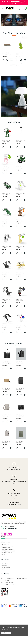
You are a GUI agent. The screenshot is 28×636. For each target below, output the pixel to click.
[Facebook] (2, 534)
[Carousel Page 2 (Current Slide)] (14, 24)
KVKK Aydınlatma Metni (7, 552)
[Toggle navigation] (3, 8)
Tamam (6, 633)
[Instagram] (5, 534)
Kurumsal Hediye (5, 544)
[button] (19, 9)
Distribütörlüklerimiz (6, 542)
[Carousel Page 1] (13, 24)
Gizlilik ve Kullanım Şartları (7, 546)
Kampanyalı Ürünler (6, 567)
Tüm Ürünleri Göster (14, 65)
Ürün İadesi (4, 565)
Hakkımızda (4, 541)
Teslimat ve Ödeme (6, 547)
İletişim (3, 568)
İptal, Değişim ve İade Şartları (8, 550)
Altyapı (17, 604)
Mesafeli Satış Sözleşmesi (7, 549)
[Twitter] (10, 534)
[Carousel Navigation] (14, 37)
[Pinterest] (8, 534)
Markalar (4, 554)
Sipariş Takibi (4, 563)
